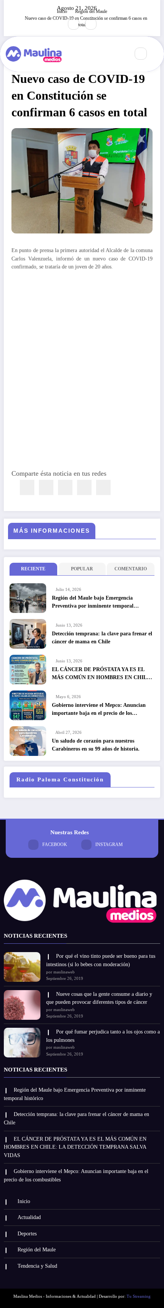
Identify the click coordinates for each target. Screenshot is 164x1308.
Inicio (24, 1201)
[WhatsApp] (84, 487)
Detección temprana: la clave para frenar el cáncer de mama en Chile (102, 637)
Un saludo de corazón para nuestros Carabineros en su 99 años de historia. (96, 744)
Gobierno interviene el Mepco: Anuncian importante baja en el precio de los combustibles (99, 709)
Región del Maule (37, 1249)
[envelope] (65, 487)
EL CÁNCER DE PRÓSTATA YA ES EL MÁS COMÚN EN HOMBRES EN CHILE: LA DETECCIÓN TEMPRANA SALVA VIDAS (102, 674)
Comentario (130, 568)
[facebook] (27, 487)
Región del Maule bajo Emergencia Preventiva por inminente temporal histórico (92, 602)
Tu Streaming (139, 1296)
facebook (54, 844)
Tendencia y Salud (37, 1266)
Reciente (33, 568)
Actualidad (29, 1217)
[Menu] (120, 54)
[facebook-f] (73, 24)
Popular (82, 568)
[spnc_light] (157, 54)
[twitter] (46, 487)
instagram (109, 844)
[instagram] (90, 24)
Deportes (27, 1234)
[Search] (141, 54)
